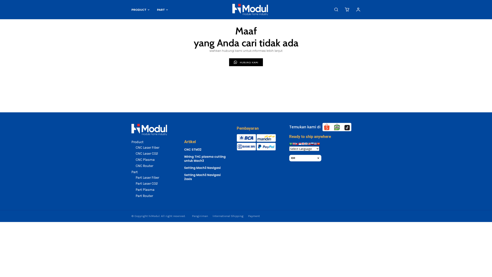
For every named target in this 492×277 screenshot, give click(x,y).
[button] (336, 9)
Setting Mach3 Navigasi (202, 168)
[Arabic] (290, 144)
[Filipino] (296, 144)
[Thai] (315, 144)
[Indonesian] (300, 144)
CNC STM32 (192, 150)
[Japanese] (303, 144)
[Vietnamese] (318, 144)
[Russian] (312, 144)
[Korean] (306, 144)
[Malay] (309, 144)
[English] (293, 144)
